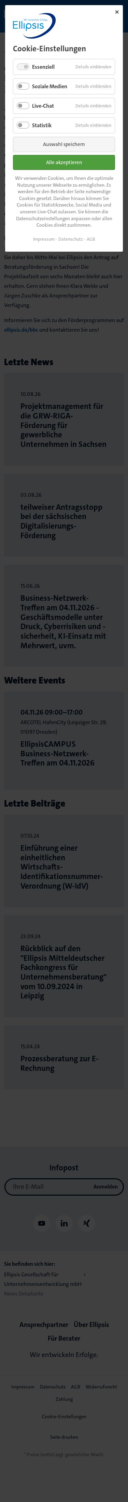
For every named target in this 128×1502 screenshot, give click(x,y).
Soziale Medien (49, 86)
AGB (91, 239)
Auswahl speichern (64, 144)
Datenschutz (70, 239)
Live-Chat (43, 105)
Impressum (44, 239)
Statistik (42, 125)
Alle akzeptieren (64, 162)
